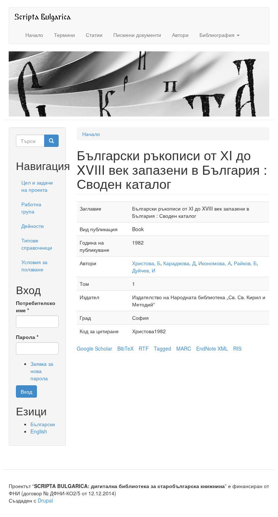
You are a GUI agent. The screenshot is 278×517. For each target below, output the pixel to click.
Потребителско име (35, 306)
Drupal (45, 500)
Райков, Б (245, 263)
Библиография (217, 34)
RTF (144, 348)
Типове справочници (36, 244)
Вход (26, 391)
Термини (64, 34)
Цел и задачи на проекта (37, 186)
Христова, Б (146, 263)
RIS (237, 348)
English (38, 431)
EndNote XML (212, 348)
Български (42, 424)
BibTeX (125, 348)
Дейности (32, 225)
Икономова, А (214, 263)
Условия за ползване (34, 265)
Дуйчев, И (143, 270)
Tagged (162, 348)
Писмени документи (137, 34)
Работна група (31, 207)
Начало (34, 34)
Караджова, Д (179, 263)
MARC (183, 348)
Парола (27, 336)
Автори (180, 34)
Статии (94, 34)
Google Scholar (94, 348)
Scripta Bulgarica (42, 16)
